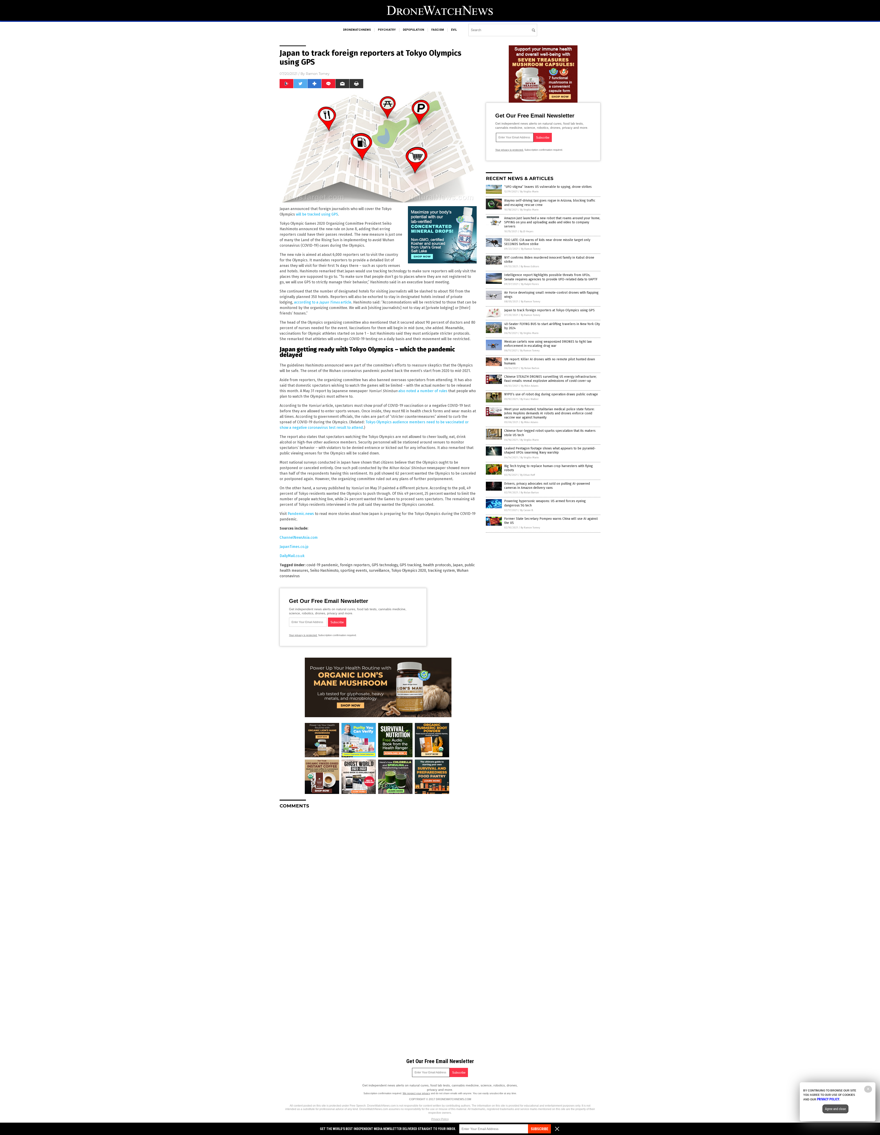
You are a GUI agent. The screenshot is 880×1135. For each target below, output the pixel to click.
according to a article (322, 302)
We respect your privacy (416, 1093)
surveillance (379, 570)
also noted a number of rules (422, 391)
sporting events (353, 570)
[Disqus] (378, 869)
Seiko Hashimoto (324, 570)
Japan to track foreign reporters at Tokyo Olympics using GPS (549, 310)
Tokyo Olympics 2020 (408, 570)
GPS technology (385, 565)
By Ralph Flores (530, 284)
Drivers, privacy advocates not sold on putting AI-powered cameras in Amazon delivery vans (547, 486)
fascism (437, 29)
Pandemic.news (301, 513)
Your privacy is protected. (303, 635)
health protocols (437, 565)
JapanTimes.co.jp (294, 546)
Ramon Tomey (318, 74)
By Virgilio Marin (529, 191)
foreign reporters (355, 565)
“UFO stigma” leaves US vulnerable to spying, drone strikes (548, 187)
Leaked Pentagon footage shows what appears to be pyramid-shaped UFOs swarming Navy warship (550, 450)
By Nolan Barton (530, 368)
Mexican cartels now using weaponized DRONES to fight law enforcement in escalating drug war (548, 344)
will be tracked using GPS (317, 214)
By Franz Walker (529, 399)
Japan (458, 565)
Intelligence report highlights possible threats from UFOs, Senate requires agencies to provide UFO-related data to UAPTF (550, 277)
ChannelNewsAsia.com (299, 537)
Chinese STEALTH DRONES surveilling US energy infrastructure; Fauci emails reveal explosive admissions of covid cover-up (550, 379)
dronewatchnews (357, 29)
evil (454, 29)
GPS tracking (410, 565)
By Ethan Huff (527, 474)
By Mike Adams (529, 385)
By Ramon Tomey (530, 248)
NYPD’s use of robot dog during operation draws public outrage (551, 394)
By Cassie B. (527, 510)
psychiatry (387, 29)
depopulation (413, 29)
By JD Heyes (526, 231)
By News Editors (530, 266)
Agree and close (835, 1109)
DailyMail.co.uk (292, 556)
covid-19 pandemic (322, 565)
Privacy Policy (440, 1119)
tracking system (441, 570)
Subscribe (539, 1129)
